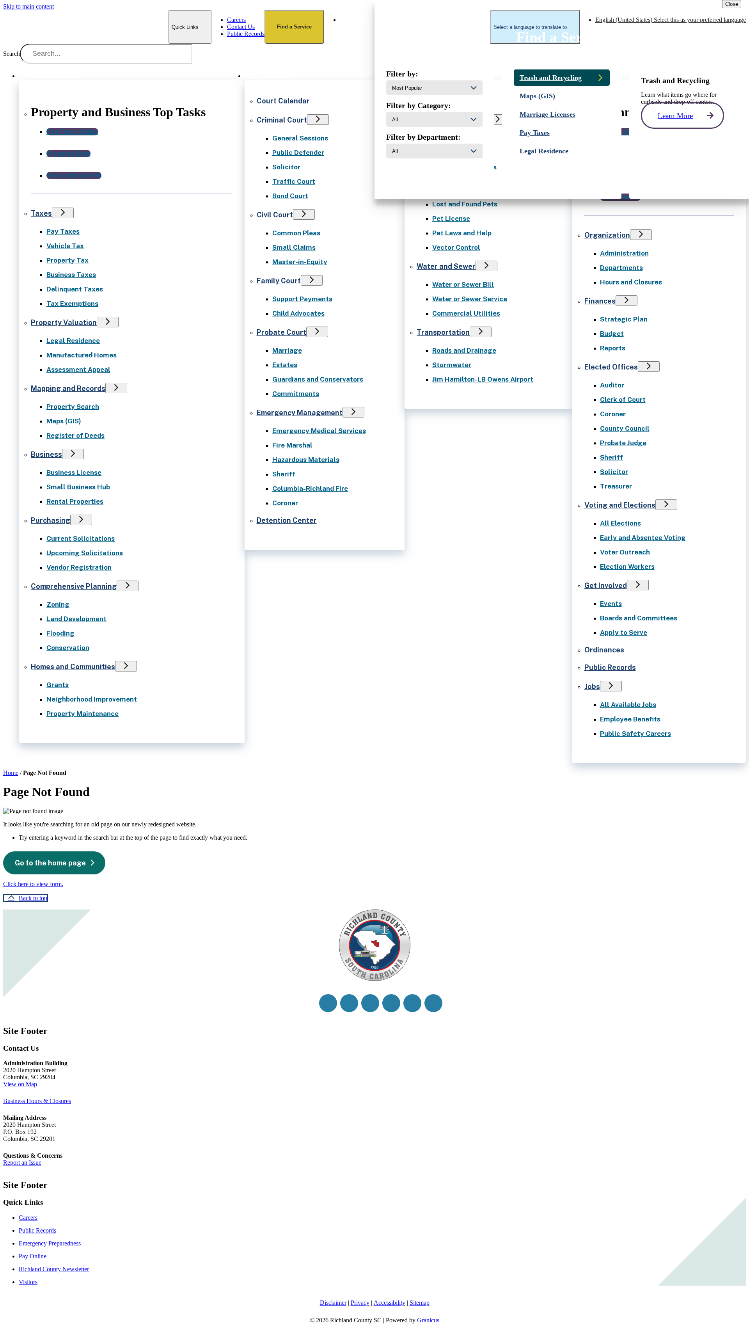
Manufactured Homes (81, 355)
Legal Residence (73, 341)
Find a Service (294, 27)
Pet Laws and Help (462, 233)
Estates (284, 365)
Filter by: (402, 73)
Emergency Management (300, 413)
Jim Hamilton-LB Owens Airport (482, 379)
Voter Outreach (625, 552)
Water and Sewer (446, 266)
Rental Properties (74, 501)
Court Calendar (283, 101)
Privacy (360, 1302)
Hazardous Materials (305, 460)
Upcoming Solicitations (84, 553)
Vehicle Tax (65, 246)
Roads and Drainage (464, 350)
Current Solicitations (80, 538)
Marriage (287, 350)
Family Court (279, 281)
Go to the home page (50, 863)
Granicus (428, 1320)
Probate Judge (623, 443)
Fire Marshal (292, 445)
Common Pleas (296, 233)
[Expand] (91, 75)
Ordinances (604, 650)
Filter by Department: (423, 137)
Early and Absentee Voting (643, 538)
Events (611, 604)
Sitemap (420, 1302)
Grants (57, 685)
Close (731, 4)
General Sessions (300, 138)
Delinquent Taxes (74, 289)
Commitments (295, 394)
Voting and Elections (619, 505)
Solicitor (286, 167)
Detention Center (287, 520)
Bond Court (290, 196)
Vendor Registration (79, 567)
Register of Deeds (75, 435)
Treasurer (616, 486)
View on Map (20, 1084)
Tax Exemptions (72, 303)
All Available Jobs (628, 705)
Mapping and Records (68, 388)
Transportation (443, 332)
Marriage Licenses (547, 114)
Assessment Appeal (78, 369)
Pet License (451, 218)
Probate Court (281, 332)
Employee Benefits (630, 719)
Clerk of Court (623, 399)
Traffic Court (293, 181)
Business (46, 454)
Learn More (675, 115)
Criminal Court (282, 120)
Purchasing (50, 520)
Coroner (285, 503)
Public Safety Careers (635, 733)
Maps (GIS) (63, 421)
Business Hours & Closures (37, 1101)
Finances (600, 301)
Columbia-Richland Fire (310, 488)
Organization (607, 235)
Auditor (612, 385)
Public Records (610, 667)
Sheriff (283, 474)
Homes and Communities (73, 667)
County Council (625, 428)
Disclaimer (333, 1302)
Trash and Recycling (551, 78)
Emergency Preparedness (50, 1243)
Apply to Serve (623, 632)
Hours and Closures (631, 282)
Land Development (76, 619)
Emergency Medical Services (319, 431)
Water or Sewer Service (469, 299)
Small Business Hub (78, 487)
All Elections (620, 523)
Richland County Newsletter (54, 1269)
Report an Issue (22, 1162)
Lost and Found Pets (464, 204)
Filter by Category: (418, 105)
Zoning (57, 604)
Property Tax (67, 260)
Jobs (592, 686)
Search (11, 53)
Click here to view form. (33, 884)
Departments (621, 268)
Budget (612, 334)
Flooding (60, 633)
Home (10, 772)
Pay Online (32, 1256)
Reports (612, 348)
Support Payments (302, 299)
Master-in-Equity (299, 262)
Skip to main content (28, 6)
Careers (28, 1217)
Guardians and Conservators (317, 379)
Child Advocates (298, 313)
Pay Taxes (63, 231)
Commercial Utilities (466, 313)
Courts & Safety (268, 76)
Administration (624, 253)
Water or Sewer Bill (463, 284)
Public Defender (298, 152)
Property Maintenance (82, 714)
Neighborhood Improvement (91, 699)
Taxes (41, 213)
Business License (73, 472)
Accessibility (389, 1302)
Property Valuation (64, 322)
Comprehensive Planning (74, 586)
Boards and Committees (638, 618)
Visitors (28, 1282)
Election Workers (627, 566)
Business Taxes (71, 275)
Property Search (72, 406)
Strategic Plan (624, 319)
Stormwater (451, 365)
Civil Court (275, 215)
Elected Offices (611, 367)
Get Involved (605, 585)
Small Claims (294, 247)
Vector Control (456, 247)
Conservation (67, 648)
